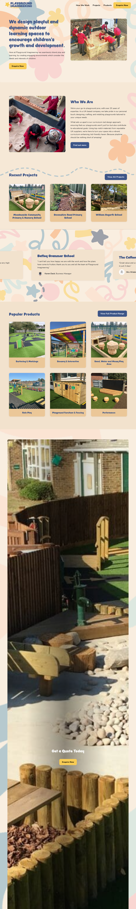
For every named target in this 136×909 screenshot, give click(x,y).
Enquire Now (122, 5)
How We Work (82, 5)
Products (108, 5)
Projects (96, 5)
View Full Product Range (112, 313)
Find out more (79, 145)
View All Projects (116, 177)
